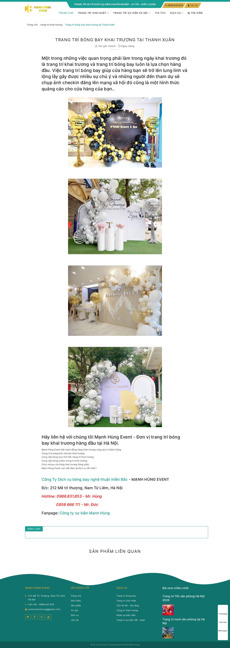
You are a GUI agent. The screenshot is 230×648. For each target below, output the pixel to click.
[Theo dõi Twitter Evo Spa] (28, 617)
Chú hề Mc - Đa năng (128, 605)
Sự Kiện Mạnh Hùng (131, 644)
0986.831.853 (175, 5)
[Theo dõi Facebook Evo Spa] (34, 617)
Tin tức (160, 13)
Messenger (222, 631)
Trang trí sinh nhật (92, 13)
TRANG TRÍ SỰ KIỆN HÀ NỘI (131, 13)
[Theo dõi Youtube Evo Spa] (48, 617)
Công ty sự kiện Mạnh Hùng (85, 513)
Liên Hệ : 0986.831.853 (41, 604)
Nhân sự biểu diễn (126, 615)
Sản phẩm (76, 605)
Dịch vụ (176, 13)
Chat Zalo (223, 622)
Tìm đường (223, 614)
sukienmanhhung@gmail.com (44, 609)
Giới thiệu (76, 600)
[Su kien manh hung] (38, 8)
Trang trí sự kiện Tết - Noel (131, 620)
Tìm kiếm (196, 13)
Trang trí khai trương (127, 610)
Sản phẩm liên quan (115, 551)
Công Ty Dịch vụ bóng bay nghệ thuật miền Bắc (85, 479)
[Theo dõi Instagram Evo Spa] (41, 617)
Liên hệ (194, 5)
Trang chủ (66, 13)
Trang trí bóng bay (126, 596)
